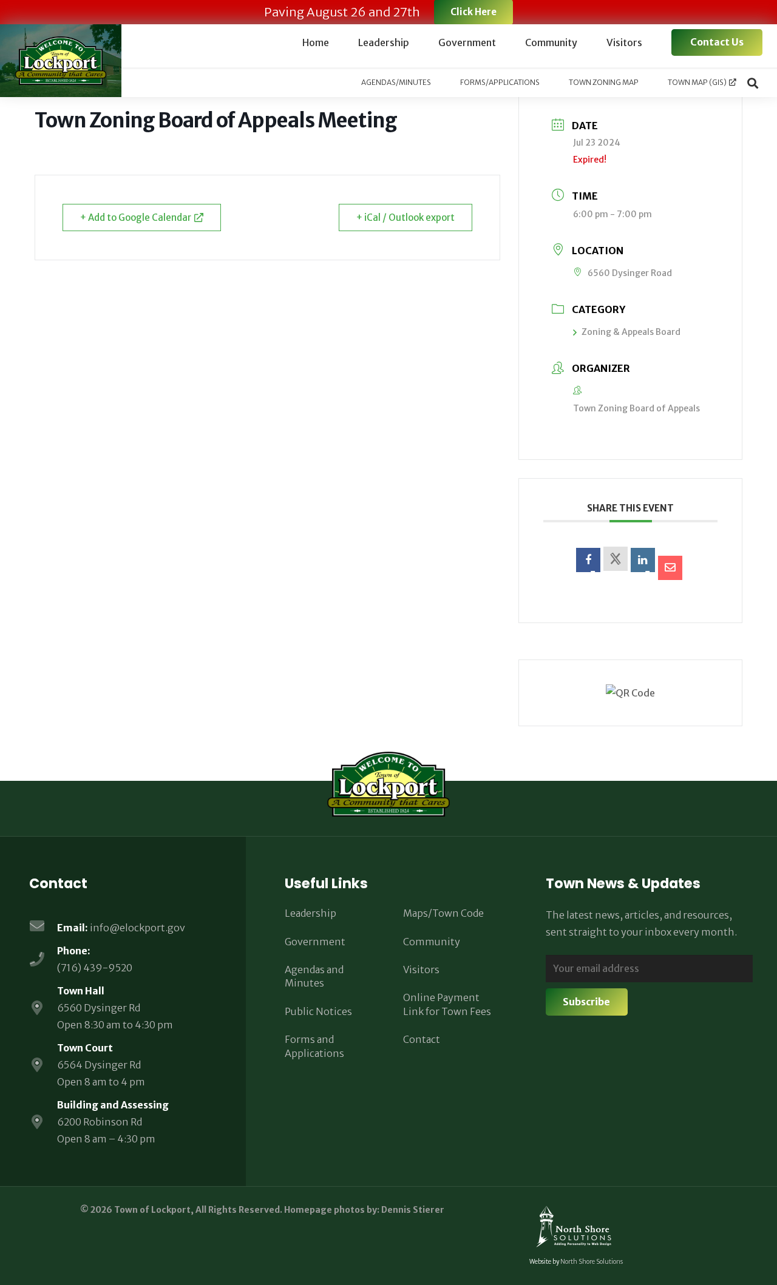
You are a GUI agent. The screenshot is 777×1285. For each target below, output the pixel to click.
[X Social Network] (615, 559)
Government (315, 942)
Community (431, 942)
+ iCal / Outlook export (405, 217)
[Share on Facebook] (588, 560)
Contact (421, 1039)
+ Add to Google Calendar (135, 217)
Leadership (310, 913)
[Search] (753, 82)
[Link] (60, 60)
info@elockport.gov (137, 928)
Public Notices (318, 1011)
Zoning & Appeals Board (631, 331)
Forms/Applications (500, 82)
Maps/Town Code (443, 913)
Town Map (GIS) (697, 82)
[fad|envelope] (43, 927)
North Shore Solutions (591, 1262)
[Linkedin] (643, 560)
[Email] (670, 568)
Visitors (421, 969)
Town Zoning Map (604, 82)
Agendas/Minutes (396, 82)
